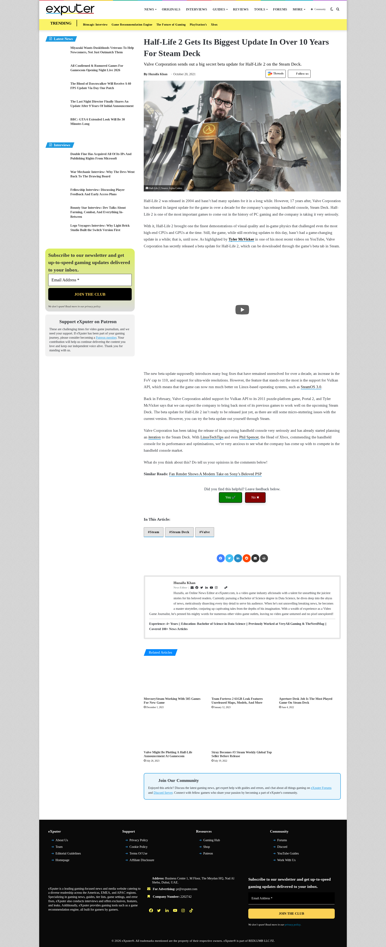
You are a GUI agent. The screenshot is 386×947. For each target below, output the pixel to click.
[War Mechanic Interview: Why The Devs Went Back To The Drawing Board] (56, 177)
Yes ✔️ (230, 497)
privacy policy (93, 306)
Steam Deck (180, 532)
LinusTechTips (211, 437)
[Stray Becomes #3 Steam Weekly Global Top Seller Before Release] (242, 731)
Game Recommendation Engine (132, 24)
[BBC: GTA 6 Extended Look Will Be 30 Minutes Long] (56, 124)
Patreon (208, 853)
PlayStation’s (198, 24)
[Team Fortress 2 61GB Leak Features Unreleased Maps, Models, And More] (242, 677)
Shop (206, 846)
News (149, 9)
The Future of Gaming (171, 24)
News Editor (180, 587)
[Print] (264, 558)
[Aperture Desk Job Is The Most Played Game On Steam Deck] (310, 677)
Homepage (62, 860)
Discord (282, 846)
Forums (280, 9)
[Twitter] (229, 558)
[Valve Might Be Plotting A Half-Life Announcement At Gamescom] (174, 731)
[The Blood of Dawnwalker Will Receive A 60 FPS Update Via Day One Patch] (56, 89)
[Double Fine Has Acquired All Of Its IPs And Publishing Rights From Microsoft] (56, 159)
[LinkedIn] (238, 558)
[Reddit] (247, 558)
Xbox (214, 24)
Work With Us (286, 860)
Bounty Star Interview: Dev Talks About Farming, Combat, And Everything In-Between (98, 212)
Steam (154, 532)
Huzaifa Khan (155, 74)
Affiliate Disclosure (141, 860)
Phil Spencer (249, 437)
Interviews (196, 9)
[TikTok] (191, 910)
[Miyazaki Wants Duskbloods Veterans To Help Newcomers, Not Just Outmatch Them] (56, 53)
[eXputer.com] (70, 9)
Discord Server (163, 792)
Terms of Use (138, 853)
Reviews (240, 9)
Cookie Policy (138, 846)
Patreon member (106, 337)
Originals (171, 9)
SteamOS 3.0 (311, 387)
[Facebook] (221, 558)
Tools (259, 9)
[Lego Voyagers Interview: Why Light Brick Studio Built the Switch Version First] (56, 231)
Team (59, 846)
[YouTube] (175, 910)
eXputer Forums (321, 788)
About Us (61, 840)
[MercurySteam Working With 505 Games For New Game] (174, 677)
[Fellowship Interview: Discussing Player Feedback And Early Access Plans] (56, 195)
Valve (205, 532)
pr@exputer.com (186, 889)
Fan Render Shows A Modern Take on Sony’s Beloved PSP (215, 474)
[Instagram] (183, 910)
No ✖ (255, 497)
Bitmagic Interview (95, 24)
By (146, 74)
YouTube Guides (288, 853)
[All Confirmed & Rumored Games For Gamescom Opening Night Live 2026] (56, 71)
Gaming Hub (211, 840)
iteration (154, 437)
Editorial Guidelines (68, 853)
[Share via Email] (255, 558)
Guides (219, 9)
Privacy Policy (138, 840)
